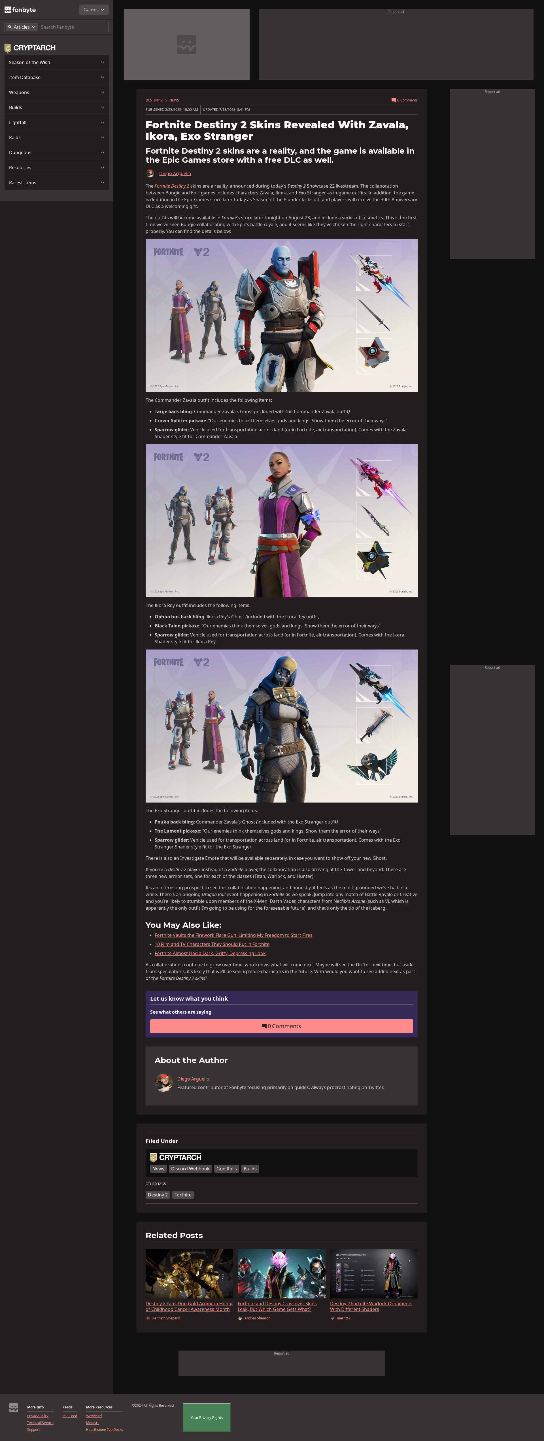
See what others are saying (180, 1012)
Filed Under (162, 1140)
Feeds (68, 1407)
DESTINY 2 (154, 100)
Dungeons (20, 152)
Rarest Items (22, 182)
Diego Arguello (175, 173)
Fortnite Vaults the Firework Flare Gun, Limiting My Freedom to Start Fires (234, 935)
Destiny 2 (180, 186)
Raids (15, 137)
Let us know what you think (189, 998)
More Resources (99, 1407)
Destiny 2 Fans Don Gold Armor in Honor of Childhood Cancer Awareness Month (189, 1306)
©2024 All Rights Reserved (153, 1405)
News (158, 1169)
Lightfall (17, 122)
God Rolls (226, 1169)
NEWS (174, 100)
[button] (57, 62)
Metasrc (92, 1423)
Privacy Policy (37, 1416)
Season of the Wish (29, 62)
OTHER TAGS (156, 1184)
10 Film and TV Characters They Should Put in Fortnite (212, 944)
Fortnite (183, 1195)
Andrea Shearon (257, 1318)
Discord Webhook (190, 1169)
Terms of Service (40, 1423)
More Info (35, 1407)
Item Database (25, 77)
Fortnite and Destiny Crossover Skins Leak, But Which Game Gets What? (277, 1306)
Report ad (396, 11)
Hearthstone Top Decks (104, 1429)
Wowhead (94, 1416)
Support (33, 1429)
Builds (15, 107)
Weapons (19, 92)
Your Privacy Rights (207, 1417)
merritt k (343, 1318)
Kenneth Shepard (166, 1318)
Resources (20, 167)
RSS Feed (70, 1416)
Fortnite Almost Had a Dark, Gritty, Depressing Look (210, 953)
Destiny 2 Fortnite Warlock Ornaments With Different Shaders (371, 1306)
